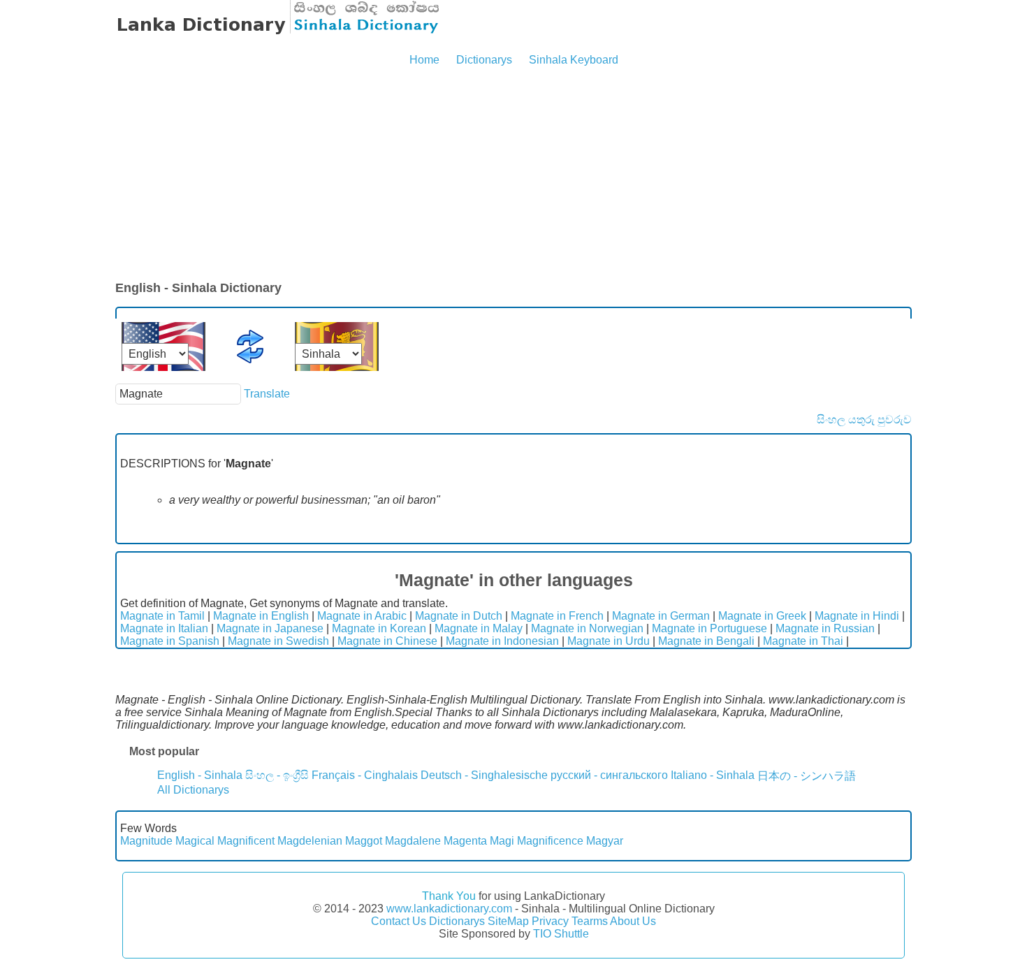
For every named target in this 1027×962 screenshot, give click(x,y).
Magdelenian (309, 841)
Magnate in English (261, 616)
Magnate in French (557, 616)
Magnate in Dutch (458, 616)
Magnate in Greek (762, 616)
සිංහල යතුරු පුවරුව (864, 419)
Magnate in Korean (379, 628)
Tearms (589, 921)
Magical (194, 841)
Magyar (604, 841)
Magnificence (550, 841)
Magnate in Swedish (278, 641)
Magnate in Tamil (162, 616)
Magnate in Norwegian (587, 628)
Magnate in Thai (803, 641)
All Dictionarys (193, 790)
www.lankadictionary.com (449, 908)
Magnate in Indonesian (502, 641)
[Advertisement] (513, 174)
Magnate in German (661, 616)
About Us (633, 921)
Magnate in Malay (479, 628)
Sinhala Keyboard (573, 60)
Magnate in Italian (164, 628)
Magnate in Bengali (706, 641)
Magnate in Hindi (857, 616)
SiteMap (508, 921)
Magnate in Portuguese (709, 628)
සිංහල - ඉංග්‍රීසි (277, 775)
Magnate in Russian (825, 628)
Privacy (550, 921)
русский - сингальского (609, 775)
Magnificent (246, 841)
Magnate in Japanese (270, 628)
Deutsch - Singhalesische (484, 775)
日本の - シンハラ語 (806, 776)
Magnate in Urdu (608, 641)
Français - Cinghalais (365, 775)
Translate (267, 394)
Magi (502, 841)
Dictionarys (484, 60)
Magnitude (146, 841)
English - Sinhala (199, 775)
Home (424, 60)
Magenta (465, 841)
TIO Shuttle (561, 934)
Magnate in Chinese (387, 641)
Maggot (363, 841)
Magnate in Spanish (169, 641)
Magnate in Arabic (362, 616)
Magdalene (413, 841)
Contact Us (398, 921)
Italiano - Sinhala (713, 775)
